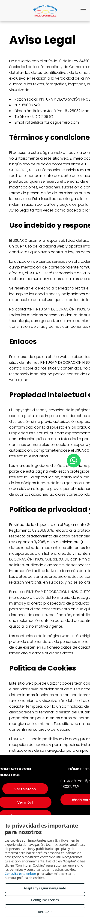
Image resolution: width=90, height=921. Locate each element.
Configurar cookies (45, 900)
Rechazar (45, 911)
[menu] (83, 9)
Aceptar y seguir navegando (45, 888)
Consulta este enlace (20, 873)
